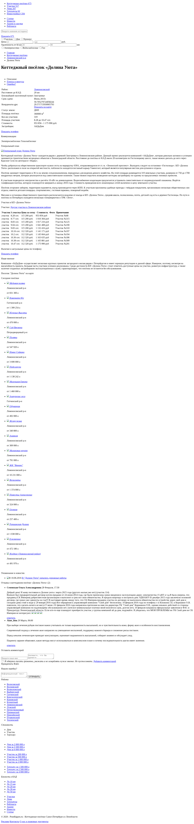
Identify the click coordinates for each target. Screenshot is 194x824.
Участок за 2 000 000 (17, 762)
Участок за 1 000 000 (17, 759)
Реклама (5, 821)
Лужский (11, 707)
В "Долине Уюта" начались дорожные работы (44, 578)
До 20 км (11, 786)
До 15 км (11, 784)
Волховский (13, 687)
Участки (13, 6)
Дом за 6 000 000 (16, 749)
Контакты (14, 821)
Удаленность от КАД (11, 45)
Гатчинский (12, 694)
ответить (11, 618)
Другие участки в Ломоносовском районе (30, 207)
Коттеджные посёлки (19, 3)
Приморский (13, 712)
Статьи (10, 18)
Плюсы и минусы (15, 81)
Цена (3, 42)
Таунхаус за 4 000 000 (18, 772)
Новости (11, 21)
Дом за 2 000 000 (16, 744)
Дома (11, 8)
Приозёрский (13, 715)
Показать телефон (9, 131)
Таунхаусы (13, 11)
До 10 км (11, 781)
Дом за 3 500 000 (16, 747)
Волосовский (13, 684)
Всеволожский (14, 689)
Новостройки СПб (16, 13)
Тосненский (12, 720)
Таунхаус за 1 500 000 (18, 767)
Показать (7, 36)
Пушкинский (13, 717)
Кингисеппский (14, 697)
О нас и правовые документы (34, 821)
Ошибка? (11, 84)
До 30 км (11, 789)
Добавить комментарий (104, 661)
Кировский (12, 699)
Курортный (12, 702)
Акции (10, 807)
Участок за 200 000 (17, 754)
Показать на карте (43, 107)
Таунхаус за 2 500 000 (18, 769)
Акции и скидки (15, 23)
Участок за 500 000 (17, 757)
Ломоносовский (42, 89)
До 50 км (11, 792)
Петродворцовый (15, 710)
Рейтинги (11, 26)
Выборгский (13, 692)
